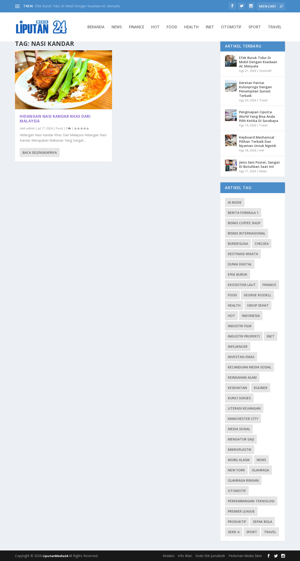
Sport (254, 27)
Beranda (96, 27)
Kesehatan (237, 387)
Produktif (237, 521)
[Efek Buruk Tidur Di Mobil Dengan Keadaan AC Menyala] (231, 61)
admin (30, 128)
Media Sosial (239, 429)
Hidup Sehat (258, 305)
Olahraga (260, 470)
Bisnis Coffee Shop (244, 223)
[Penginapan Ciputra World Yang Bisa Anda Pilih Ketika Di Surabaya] (231, 115)
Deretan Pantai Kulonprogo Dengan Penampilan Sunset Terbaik (255, 89)
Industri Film (239, 326)
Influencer (238, 346)
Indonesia (251, 315)
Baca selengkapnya (39, 152)
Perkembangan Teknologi (251, 501)
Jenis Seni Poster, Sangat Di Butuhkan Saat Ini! (259, 164)
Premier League (241, 511)
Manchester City (243, 418)
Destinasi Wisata (243, 254)
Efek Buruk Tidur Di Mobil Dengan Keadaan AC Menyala (77, 6)
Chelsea (262, 243)
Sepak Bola (262, 521)
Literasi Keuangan (244, 408)
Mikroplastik (239, 449)
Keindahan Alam (242, 377)
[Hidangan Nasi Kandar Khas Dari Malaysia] (63, 79)
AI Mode (235, 202)
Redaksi (168, 556)
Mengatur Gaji (241, 439)
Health (191, 27)
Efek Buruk (237, 274)
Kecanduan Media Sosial (249, 367)
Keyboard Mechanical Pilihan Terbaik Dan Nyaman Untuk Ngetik (257, 141)
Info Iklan (185, 556)
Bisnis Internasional (246, 233)
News (117, 27)
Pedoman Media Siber (245, 556)
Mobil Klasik (239, 460)
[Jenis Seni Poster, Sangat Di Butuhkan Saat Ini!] (231, 165)
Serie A (234, 532)
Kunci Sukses (239, 398)
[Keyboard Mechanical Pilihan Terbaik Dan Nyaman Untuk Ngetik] (231, 140)
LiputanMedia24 (56, 556)
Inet (210, 27)
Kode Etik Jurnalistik (210, 556)
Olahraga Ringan (243, 480)
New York (236, 470)
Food (172, 27)
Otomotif (231, 27)
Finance (136, 27)
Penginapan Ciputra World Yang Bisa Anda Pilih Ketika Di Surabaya (258, 116)
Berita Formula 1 (243, 212)
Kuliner (260, 387)
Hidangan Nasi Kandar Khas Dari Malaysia (55, 119)
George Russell (257, 295)
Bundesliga (238, 243)
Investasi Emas (241, 357)
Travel (274, 27)
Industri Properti (244, 336)
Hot (155, 27)
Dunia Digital (240, 264)
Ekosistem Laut (242, 284)
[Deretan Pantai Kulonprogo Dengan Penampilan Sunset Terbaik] (231, 86)
